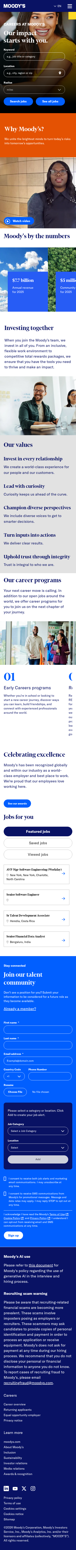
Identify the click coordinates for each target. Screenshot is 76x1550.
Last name (11, 1038)
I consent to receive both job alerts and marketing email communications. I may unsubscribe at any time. (38, 1182)
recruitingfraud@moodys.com (28, 1382)
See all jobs (50, 101)
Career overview (15, 1404)
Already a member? (20, 1008)
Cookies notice (14, 1514)
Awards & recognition (18, 1474)
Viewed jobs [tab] (38, 854)
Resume (8, 1085)
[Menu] (70, 6)
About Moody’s (14, 1447)
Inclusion (10, 1452)
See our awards (19, 804)
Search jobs (18, 101)
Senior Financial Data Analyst (25, 936)
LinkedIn (6, 1488)
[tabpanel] (38, 906)
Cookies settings (15, 1508)
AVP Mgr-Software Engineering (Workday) (34, 869)
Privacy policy (13, 1498)
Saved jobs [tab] (38, 843)
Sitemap (9, 1519)
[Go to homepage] (14, 6)
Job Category (16, 1124)
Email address (13, 1054)
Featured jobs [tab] (38, 831)
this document (41, 1265)
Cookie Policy (12, 1218)
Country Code (12, 1069)
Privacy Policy (38, 1218)
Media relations (14, 1468)
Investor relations (15, 1463)
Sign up (13, 1235)
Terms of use (12, 1503)
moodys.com (12, 1442)
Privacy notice (13, 1420)
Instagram (32, 1488)
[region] (38, 282)
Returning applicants (18, 1409)
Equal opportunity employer (22, 1415)
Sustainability (13, 1458)
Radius (8, 82)
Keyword (9, 49)
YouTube (15, 1488)
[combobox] (34, 73)
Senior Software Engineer (22, 894)
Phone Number (37, 1069)
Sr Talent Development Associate (28, 915)
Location (9, 66)
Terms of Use (57, 1214)
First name (11, 1022)
